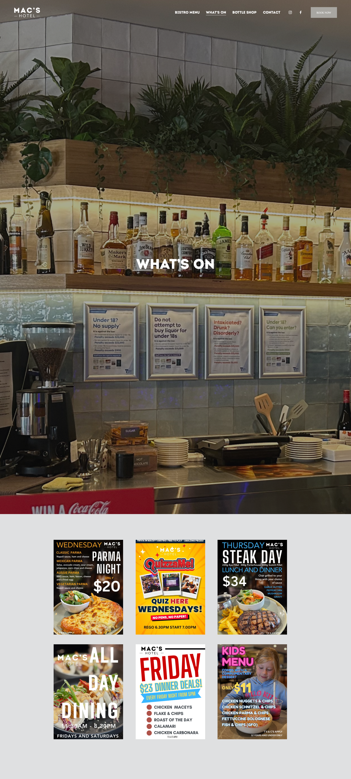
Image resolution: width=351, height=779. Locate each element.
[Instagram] (290, 12)
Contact (271, 12)
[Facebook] (301, 12)
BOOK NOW (323, 12)
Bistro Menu (187, 12)
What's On (216, 12)
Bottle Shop (244, 12)
